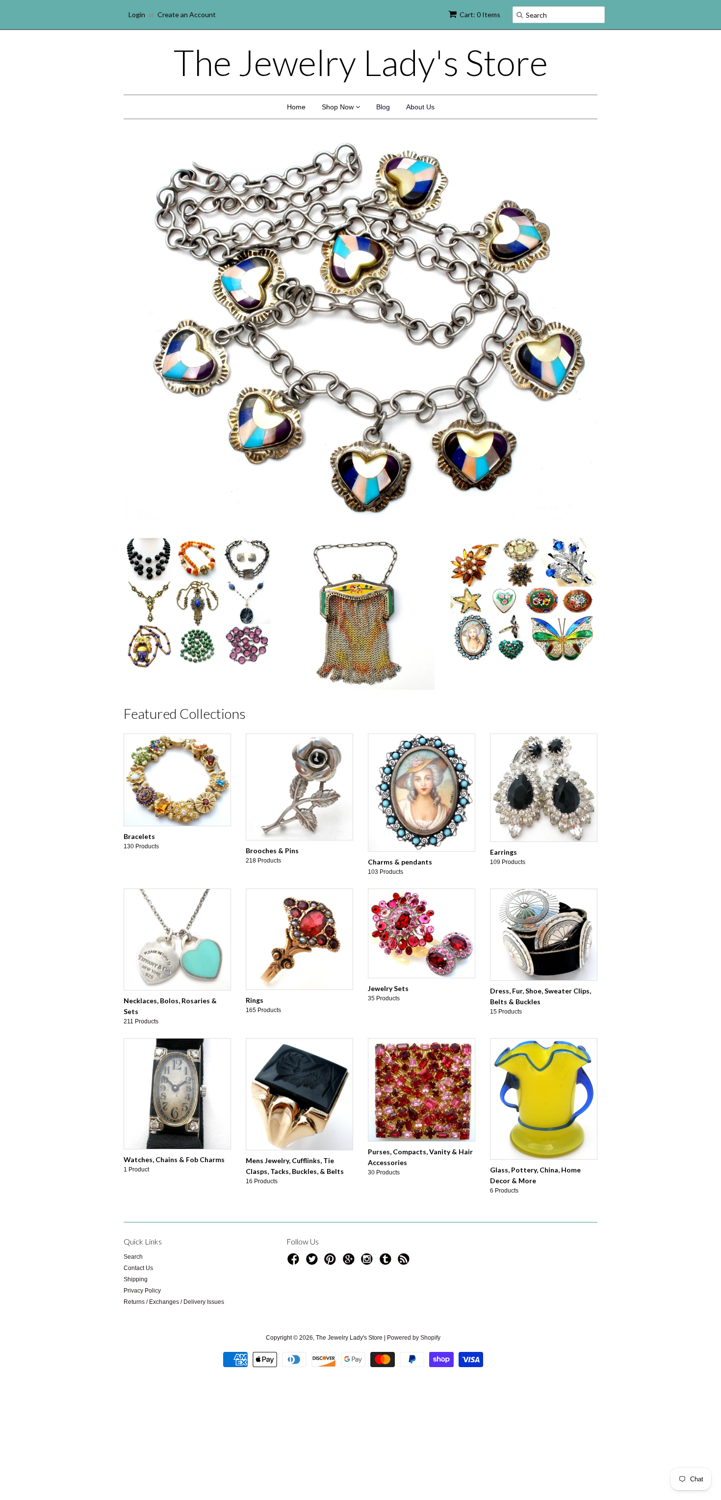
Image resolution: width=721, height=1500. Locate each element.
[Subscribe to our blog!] (405, 1262)
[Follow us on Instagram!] (368, 1262)
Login (137, 14)
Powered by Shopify (413, 1337)
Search (133, 1256)
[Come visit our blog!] (387, 1262)
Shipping (136, 1279)
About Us (420, 107)
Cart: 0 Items (480, 14)
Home (296, 107)
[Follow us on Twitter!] (313, 1262)
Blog (383, 107)
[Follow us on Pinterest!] (331, 1262)
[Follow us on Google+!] (350, 1262)
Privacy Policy (142, 1290)
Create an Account (186, 14)
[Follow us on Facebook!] (294, 1262)
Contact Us (138, 1268)
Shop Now (339, 107)
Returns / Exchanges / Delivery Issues (174, 1301)
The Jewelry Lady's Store (361, 62)
